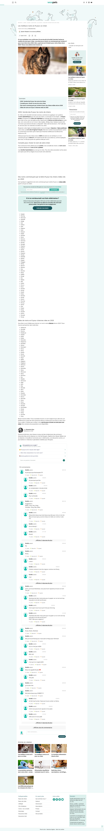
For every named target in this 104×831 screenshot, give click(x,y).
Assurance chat (22, 816)
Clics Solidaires (22, 806)
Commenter (62, 736)
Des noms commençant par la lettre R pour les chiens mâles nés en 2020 (41, 105)
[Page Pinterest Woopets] (57, 799)
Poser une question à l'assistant (27, 460)
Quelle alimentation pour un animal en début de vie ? (77, 800)
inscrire (53, 128)
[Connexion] (84, 2)
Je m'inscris (54, 189)
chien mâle (62, 182)
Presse (37, 809)
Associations (39, 806)
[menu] (13, 2)
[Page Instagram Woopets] (89, 2)
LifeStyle (20, 804)
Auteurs (38, 801)
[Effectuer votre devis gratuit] (42, 203)
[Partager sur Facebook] (32, 35)
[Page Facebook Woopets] (86, 2)
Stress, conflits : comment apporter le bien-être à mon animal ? (77, 805)
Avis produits (39, 813)
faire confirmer (62, 128)
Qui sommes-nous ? (41, 799)
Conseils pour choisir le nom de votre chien (33, 103)
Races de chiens (22, 799)
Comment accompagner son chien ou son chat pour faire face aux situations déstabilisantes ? (77, 818)
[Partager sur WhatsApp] (29, 35)
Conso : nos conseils (23, 809)
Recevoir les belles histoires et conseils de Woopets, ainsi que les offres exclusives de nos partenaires (77, 118)
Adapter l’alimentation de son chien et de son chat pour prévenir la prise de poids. (78, 811)
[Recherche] (15, 2)
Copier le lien (24, 35)
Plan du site (43, 829)
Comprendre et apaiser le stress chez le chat (77, 823)
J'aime (27, 475)
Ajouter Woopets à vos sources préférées (31, 31)
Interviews (21, 811)
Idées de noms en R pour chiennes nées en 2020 (34, 107)
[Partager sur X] (35, 35)
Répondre (34, 475)
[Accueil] (52, 2)
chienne (51, 323)
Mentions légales (51, 829)
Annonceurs (39, 804)
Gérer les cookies (60, 829)
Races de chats (22, 801)
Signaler (41, 475)
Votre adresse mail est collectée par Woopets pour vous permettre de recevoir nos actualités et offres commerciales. (43, 192)
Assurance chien (22, 813)
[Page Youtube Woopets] (91, 2)
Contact (38, 811)
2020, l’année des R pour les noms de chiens (33, 101)
